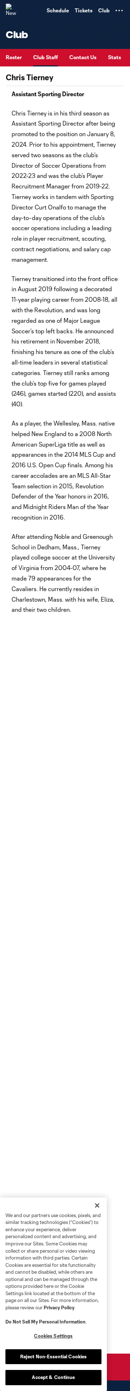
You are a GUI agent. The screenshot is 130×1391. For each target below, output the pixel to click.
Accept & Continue (53, 1377)
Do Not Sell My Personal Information (45, 1322)
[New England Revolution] (13, 10)
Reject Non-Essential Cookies (53, 1356)
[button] (119, 10)
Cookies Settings (53, 1336)
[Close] (97, 1205)
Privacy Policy (59, 1307)
